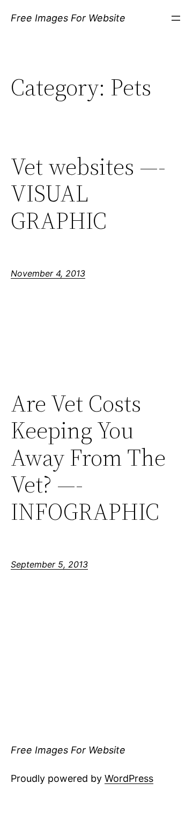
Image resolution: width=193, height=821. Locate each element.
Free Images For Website (68, 18)
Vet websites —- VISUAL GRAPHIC (88, 194)
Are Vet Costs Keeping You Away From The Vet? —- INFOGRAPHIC (88, 458)
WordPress (129, 778)
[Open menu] (175, 18)
